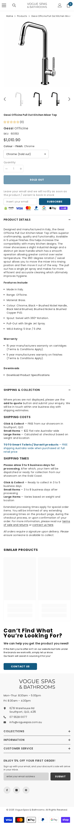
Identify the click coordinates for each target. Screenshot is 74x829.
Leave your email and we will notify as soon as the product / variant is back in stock (35, 193)
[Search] (14, 5)
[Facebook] (7, 790)
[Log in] (60, 5)
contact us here (42, 525)
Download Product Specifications (28, 375)
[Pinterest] (26, 790)
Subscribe (54, 201)
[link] (19, 610)
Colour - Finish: (19, 146)
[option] (37, 53)
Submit (60, 776)
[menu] (4, 5)
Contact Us (20, 666)
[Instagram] (16, 790)
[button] (4, 99)
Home (9, 16)
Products (22, 16)
